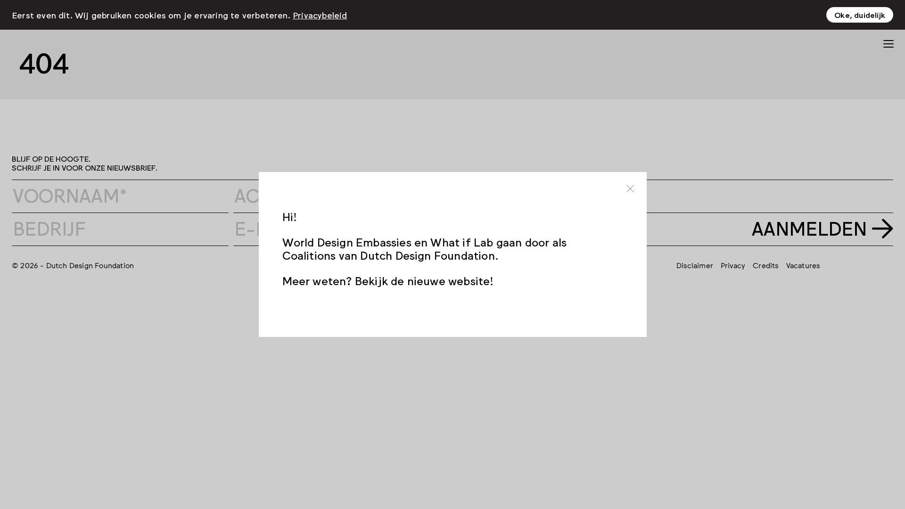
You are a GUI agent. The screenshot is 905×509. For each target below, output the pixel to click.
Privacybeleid (320, 14)
